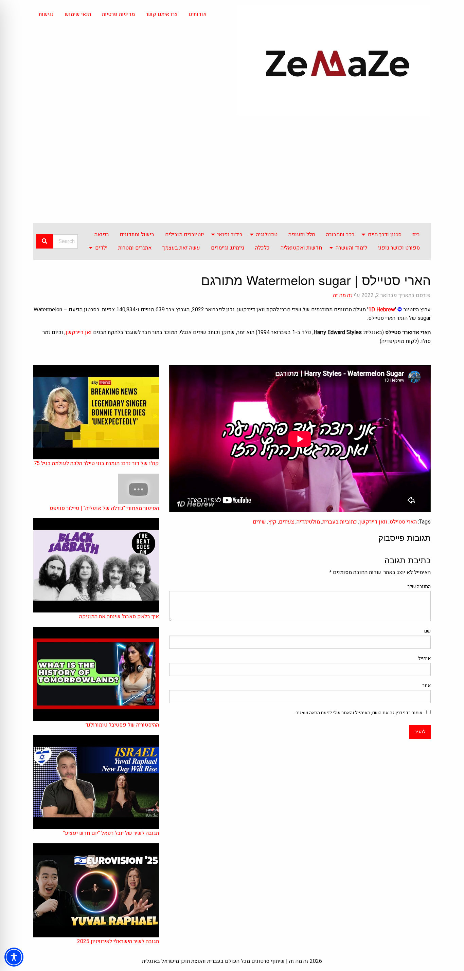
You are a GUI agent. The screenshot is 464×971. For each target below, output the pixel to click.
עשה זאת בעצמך (181, 248)
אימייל (424, 658)
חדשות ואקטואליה (301, 248)
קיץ (272, 522)
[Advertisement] (232, 171)
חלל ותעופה (301, 235)
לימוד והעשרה (351, 248)
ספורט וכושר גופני (399, 248)
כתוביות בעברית (339, 522)
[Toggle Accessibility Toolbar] (14, 957)
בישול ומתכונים (137, 235)
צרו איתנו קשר (162, 14)
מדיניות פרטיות (118, 14)
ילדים (101, 248)
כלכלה (262, 248)
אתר (426, 685)
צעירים (286, 522)
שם (427, 631)
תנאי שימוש (78, 14)
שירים (259, 522)
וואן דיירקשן (373, 522)
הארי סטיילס (403, 522)
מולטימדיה (308, 522)
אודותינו (198, 14)
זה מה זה (342, 295)
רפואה (101, 235)
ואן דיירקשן (79, 332)
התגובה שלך (419, 586)
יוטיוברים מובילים (184, 235)
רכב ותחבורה (340, 235)
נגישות (46, 14)
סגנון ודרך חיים (384, 235)
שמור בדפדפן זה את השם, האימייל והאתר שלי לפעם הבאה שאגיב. (358, 712)
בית (416, 235)
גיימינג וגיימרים (227, 248)
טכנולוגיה (267, 235)
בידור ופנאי (230, 235)
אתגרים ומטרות (134, 248)
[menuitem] (416, 234)
